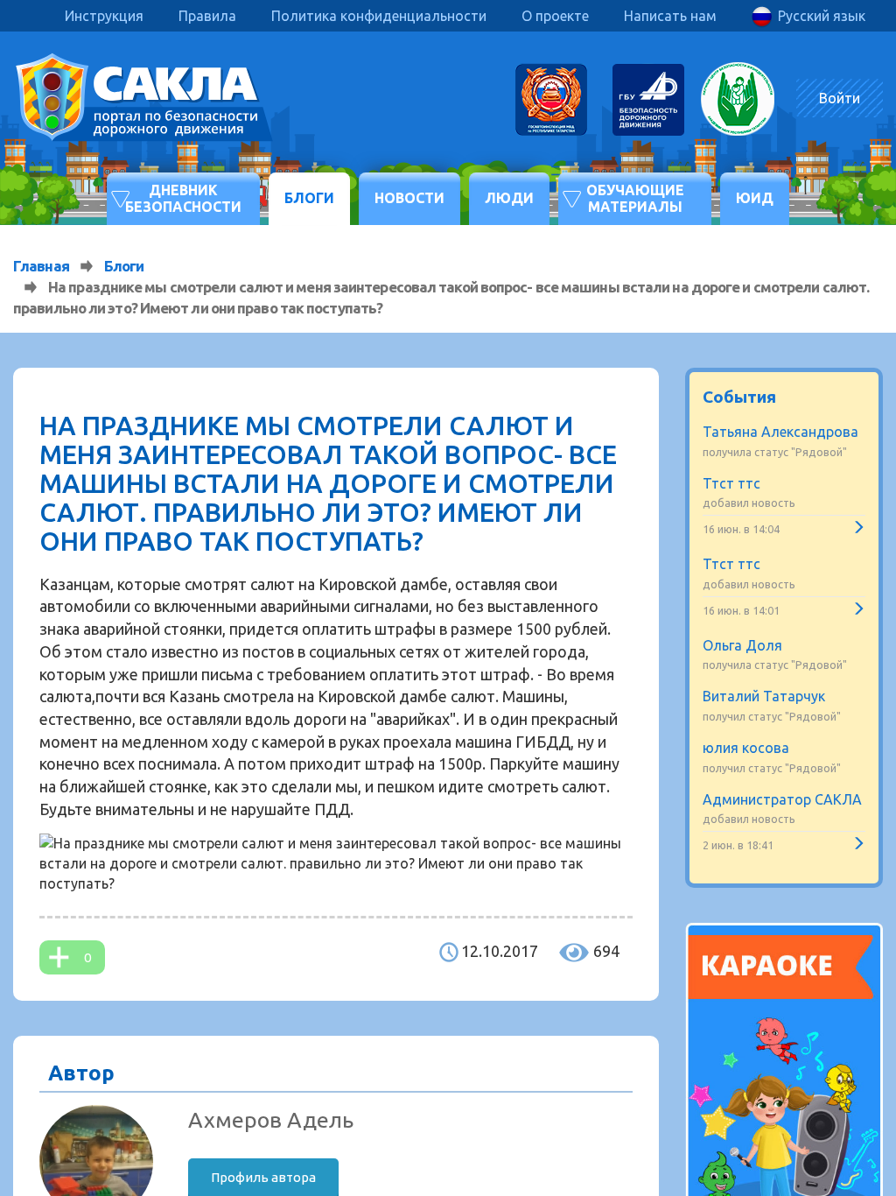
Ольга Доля (742, 645)
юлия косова (746, 748)
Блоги (309, 198)
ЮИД (755, 198)
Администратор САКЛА (782, 799)
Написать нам (670, 16)
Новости (409, 198)
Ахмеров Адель (271, 1120)
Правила (207, 16)
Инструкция (104, 16)
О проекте (555, 16)
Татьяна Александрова (780, 432)
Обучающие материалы (635, 198)
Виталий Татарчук (764, 696)
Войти (839, 98)
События (739, 396)
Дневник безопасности (183, 198)
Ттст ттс (731, 483)
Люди (509, 198)
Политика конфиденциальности (378, 16)
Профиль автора (263, 1177)
